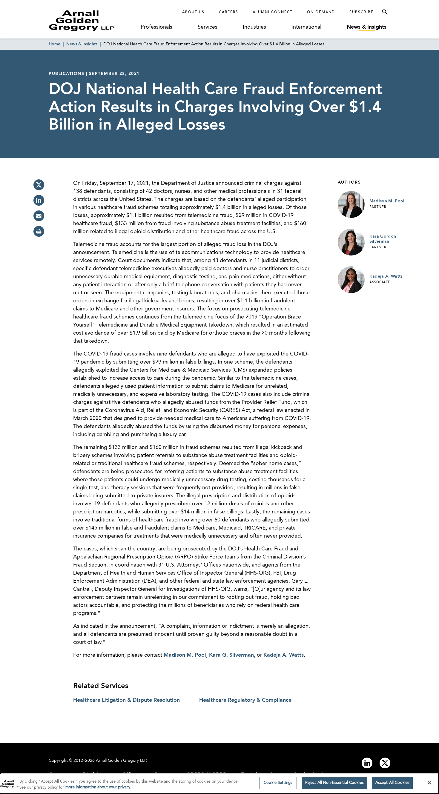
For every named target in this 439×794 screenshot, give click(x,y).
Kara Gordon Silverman (382, 239)
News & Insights (366, 27)
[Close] (429, 782)
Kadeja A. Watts (283, 655)
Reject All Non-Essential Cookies (334, 783)
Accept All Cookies (392, 783)
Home (54, 44)
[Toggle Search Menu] (384, 12)
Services (207, 27)
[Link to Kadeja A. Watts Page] (351, 279)
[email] (38, 215)
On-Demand (321, 12)
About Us (193, 12)
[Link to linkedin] (367, 763)
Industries (254, 27)
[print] (38, 231)
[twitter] (38, 184)
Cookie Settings (278, 783)
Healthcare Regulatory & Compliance (245, 700)
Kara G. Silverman (231, 655)
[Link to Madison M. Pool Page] (351, 204)
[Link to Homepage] (93, 20)
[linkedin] (38, 200)
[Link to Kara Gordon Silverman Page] (351, 242)
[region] (219, 783)
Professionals (156, 27)
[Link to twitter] (385, 763)
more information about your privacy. (98, 788)
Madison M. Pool (185, 655)
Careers (228, 12)
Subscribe (361, 12)
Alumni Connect (273, 12)
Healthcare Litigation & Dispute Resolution (126, 700)
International (306, 27)
